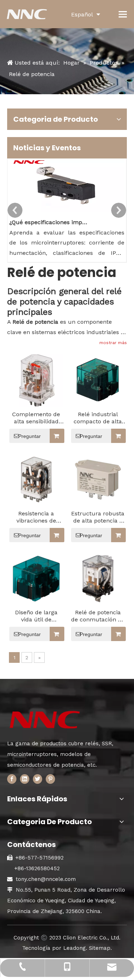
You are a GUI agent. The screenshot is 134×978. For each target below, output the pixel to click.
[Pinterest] (50, 778)
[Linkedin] (24, 778)
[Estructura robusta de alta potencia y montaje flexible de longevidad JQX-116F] (98, 479)
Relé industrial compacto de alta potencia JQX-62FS (98, 418)
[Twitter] (37, 778)
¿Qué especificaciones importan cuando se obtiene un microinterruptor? (49, 222)
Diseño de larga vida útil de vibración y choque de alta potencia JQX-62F (36, 616)
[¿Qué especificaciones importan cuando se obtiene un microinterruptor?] (66, 211)
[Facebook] (11, 778)
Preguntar (29, 436)
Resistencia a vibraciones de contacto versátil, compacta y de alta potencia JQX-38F (36, 517)
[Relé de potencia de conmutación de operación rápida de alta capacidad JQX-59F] (98, 578)
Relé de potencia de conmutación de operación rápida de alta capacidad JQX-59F (98, 616)
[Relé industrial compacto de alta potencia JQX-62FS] (98, 379)
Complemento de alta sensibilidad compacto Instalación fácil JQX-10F (36, 418)
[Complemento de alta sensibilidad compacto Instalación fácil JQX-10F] (36, 380)
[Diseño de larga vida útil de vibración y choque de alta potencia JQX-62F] (36, 578)
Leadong (74, 948)
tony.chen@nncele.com (46, 879)
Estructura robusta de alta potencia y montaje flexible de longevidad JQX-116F (97, 517)
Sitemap (99, 948)
